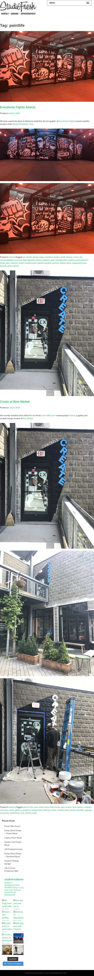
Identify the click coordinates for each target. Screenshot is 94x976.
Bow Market (28, 418)
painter (40, 263)
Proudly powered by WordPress (34, 973)
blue (63, 807)
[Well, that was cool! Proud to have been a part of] (18, 927)
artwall (29, 257)
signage (88, 810)
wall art (28, 813)
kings (2, 263)
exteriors (12, 807)
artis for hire (28, 807)
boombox (49, 257)
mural (21, 263)
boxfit (63, 257)
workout (15, 266)
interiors (12, 257)
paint (34, 263)
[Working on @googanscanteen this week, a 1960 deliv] (18, 915)
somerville (4, 813)
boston (57, 257)
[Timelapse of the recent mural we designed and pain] (18, 950)
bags (41, 257)
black (41, 807)
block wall (49, 807)
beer (36, 807)
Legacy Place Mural (13, 838)
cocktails (87, 807)
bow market (78, 807)
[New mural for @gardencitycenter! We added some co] (18, 938)
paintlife (47, 263)
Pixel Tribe (63, 973)
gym (53, 260)
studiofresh (14, 813)
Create (72, 415)
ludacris (14, 263)
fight (25, 260)
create (11, 810)
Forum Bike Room (12, 826)
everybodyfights (7, 260)
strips (68, 263)
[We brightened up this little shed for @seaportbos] (7, 904)
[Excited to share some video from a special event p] (7, 927)
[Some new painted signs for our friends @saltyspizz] (7, 915)
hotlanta (71, 260)
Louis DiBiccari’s (48, 415)
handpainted (61, 260)
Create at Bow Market (15, 401)
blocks (57, 807)
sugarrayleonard (79, 263)
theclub (3, 266)
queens (55, 263)
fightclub (31, 260)
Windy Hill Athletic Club (23, 124)
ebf (80, 257)
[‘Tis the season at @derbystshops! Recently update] (7, 938)
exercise (18, 260)
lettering (46, 810)
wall (9, 266)
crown (75, 257)
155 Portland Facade (13, 849)
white (34, 813)
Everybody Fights (66, 121)
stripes (62, 263)
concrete (3, 810)
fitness (39, 260)
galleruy (18, 810)
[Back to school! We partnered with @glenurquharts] (7, 950)
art (24, 257)
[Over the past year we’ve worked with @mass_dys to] (18, 904)
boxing (69, 257)
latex (8, 263)
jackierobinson (82, 260)
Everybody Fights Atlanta (17, 107)
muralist (27, 263)
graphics (46, 260)
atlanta (35, 257)
